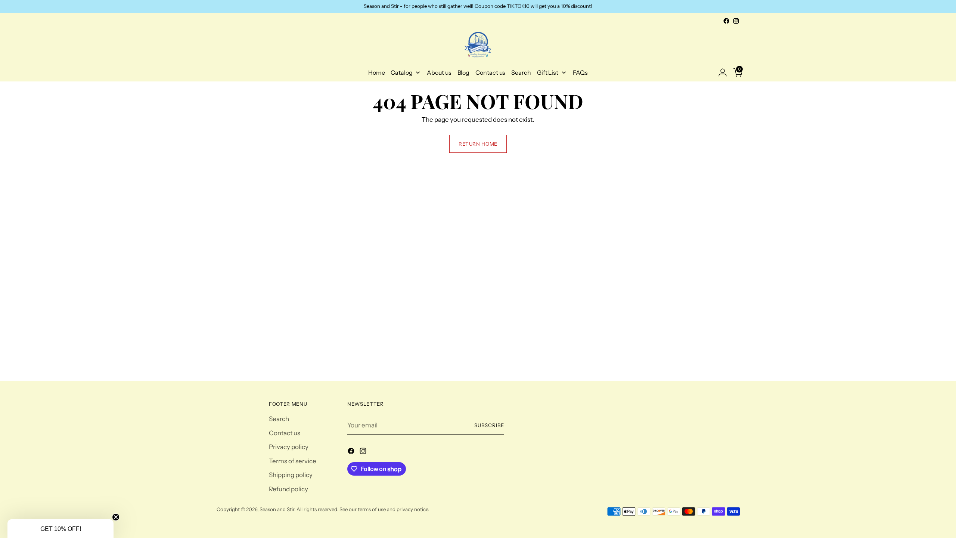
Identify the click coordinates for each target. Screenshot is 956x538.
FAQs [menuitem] (580, 72)
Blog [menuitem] (463, 72)
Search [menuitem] (521, 72)
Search (279, 419)
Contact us (284, 433)
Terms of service (292, 461)
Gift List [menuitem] (547, 72)
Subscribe (489, 425)
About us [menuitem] (439, 72)
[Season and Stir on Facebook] (726, 21)
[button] (60, 528)
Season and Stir (277, 509)
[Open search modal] (220, 72)
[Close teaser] (116, 517)
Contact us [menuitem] (490, 72)
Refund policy (288, 489)
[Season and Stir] (478, 45)
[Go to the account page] (719, 72)
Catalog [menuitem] (401, 72)
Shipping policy (291, 475)
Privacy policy (288, 447)
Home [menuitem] (376, 72)
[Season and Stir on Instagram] (736, 21)
